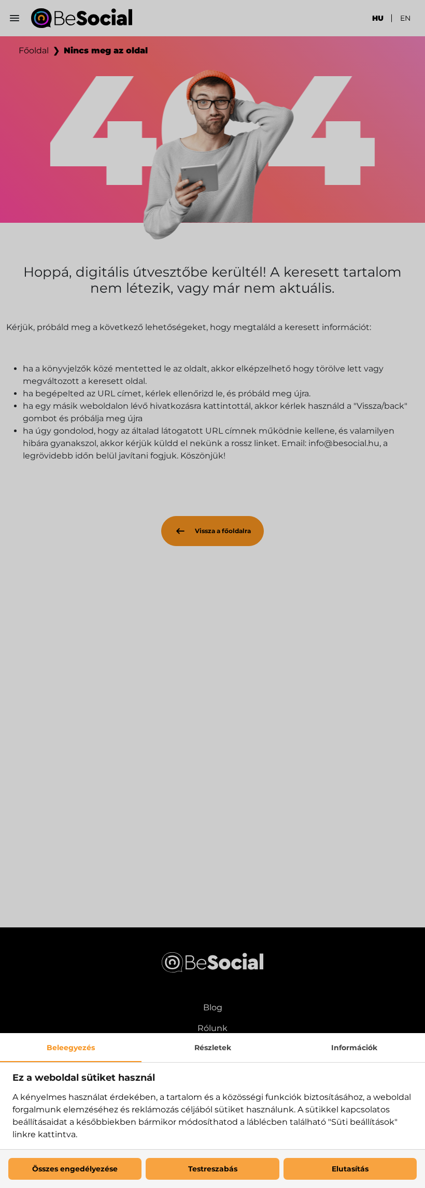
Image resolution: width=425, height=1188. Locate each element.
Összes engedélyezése (75, 1168)
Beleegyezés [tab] (71, 1047)
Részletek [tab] (212, 1047)
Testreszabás (212, 1168)
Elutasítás (350, 1168)
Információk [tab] (354, 1047)
